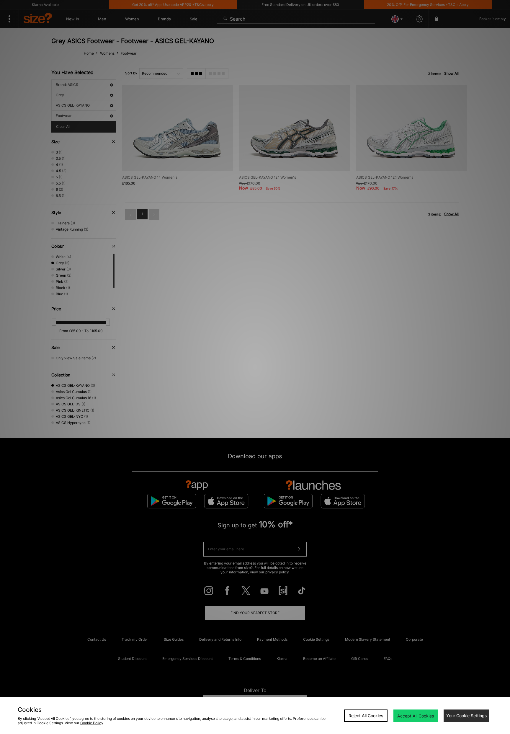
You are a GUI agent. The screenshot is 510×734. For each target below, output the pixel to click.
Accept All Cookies (415, 715)
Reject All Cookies (366, 715)
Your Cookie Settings (466, 715)
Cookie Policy (91, 723)
